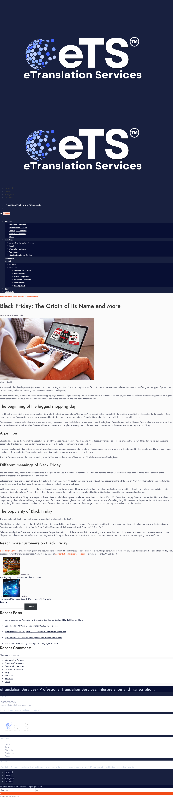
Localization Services (17, 233)
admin (9, 315)
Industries (9, 239)
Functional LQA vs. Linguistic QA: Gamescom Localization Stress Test (35, 631)
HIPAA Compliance (21, 276)
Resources (13, 267)
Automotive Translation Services (21, 243)
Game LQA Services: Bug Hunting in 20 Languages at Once (31, 643)
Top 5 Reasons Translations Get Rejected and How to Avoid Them (33, 637)
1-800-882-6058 (23, 205)
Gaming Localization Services (20, 255)
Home (2, 297)
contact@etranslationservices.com (70, 553)
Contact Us (9, 291)
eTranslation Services (9, 550)
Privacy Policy (19, 273)
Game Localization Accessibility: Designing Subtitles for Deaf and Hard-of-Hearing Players (44, 619)
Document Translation (17, 224)
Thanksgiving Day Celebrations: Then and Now (20, 576)
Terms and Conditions (22, 279)
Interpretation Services (18, 227)
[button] (1, 213)
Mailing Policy (19, 285)
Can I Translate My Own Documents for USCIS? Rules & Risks (31, 625)
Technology (13, 252)
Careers (12, 264)
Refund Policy (19, 282)
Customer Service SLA (22, 270)
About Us (8, 261)
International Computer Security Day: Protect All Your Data (25, 597)
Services (8, 221)
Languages (9, 258)
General (6, 297)
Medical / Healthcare (17, 249)
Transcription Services (17, 230)
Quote (11, 237)
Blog (6, 288)
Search (3, 601)
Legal (11, 246)
